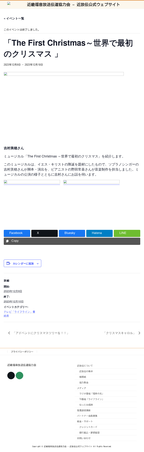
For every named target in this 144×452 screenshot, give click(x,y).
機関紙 (82, 377)
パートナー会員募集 (87, 416)
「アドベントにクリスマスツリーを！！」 (41, 333)
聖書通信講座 (84, 410)
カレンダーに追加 (23, 263)
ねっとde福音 (86, 404)
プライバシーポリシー (22, 351)
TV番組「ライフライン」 (91, 399)
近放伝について (85, 365)
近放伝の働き (86, 371)
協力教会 (83, 382)
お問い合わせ (84, 438)
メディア (81, 388)
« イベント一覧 (14, 18)
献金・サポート (85, 421)
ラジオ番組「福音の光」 (91, 393)
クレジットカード (88, 427)
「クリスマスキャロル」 (120, 333)
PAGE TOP (136, 434)
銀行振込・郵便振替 (89, 432)
